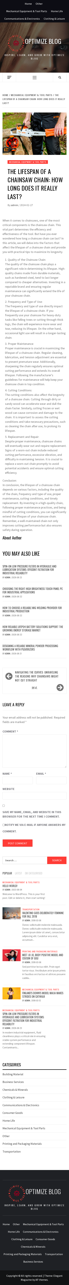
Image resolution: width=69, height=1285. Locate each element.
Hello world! (10, 886)
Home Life (57, 11)
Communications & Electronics (22, 18)
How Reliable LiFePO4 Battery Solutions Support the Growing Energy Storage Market (33, 628)
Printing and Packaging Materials (40, 951)
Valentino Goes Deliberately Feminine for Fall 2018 (43, 914)
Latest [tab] (18, 873)
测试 (34, 688)
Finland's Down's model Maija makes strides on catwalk (42, 995)
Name (7, 774)
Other (39, 3)
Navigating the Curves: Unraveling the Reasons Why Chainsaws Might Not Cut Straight (37, 676)
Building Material (13, 1074)
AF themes (42, 1279)
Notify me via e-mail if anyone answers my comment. (34, 828)
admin (15, 205)
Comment (10, 731)
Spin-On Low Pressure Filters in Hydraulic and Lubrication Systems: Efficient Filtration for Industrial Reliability (29, 569)
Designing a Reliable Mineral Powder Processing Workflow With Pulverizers (30, 647)
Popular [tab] (7, 873)
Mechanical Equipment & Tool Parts (26, 11)
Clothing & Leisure (54, 18)
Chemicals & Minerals (15, 1090)
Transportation (31, 909)
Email (41, 774)
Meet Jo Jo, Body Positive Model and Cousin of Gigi (42, 956)
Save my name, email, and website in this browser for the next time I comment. (32, 814)
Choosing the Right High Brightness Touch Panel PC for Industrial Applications (33, 590)
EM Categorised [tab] (33, 873)
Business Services (13, 1082)
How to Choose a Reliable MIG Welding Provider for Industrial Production (32, 609)
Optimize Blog (43, 41)
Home (28, 3)
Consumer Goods (13, 1113)
